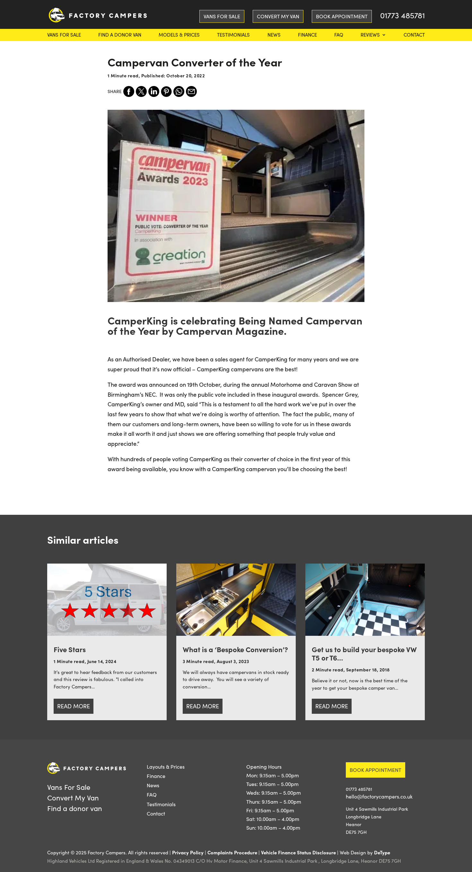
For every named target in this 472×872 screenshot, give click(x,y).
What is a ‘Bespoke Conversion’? (235, 649)
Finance (307, 35)
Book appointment (375, 769)
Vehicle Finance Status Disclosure (298, 852)
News (274, 35)
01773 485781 (402, 16)
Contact (414, 35)
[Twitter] (141, 91)
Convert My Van (278, 16)
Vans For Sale (64, 35)
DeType (382, 852)
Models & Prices (179, 35)
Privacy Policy (188, 852)
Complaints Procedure (232, 852)
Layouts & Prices (166, 766)
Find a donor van (119, 35)
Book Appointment (342, 16)
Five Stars (70, 649)
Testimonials (233, 35)
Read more (73, 706)
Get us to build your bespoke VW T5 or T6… (364, 653)
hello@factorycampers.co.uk (379, 796)
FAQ (338, 35)
